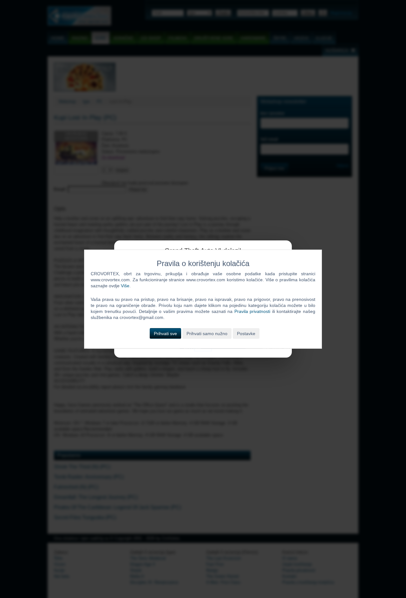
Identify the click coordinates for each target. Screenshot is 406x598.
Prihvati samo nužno (207, 333)
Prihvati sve (165, 333)
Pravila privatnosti (252, 311)
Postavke (246, 333)
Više (125, 285)
